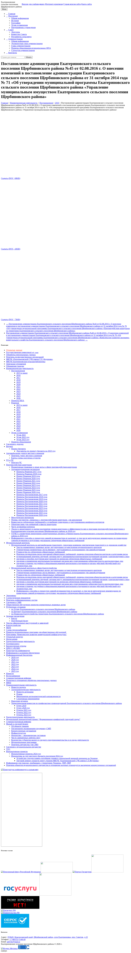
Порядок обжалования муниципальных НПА (31, 48)
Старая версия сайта (72, 4)
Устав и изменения (19, 25)
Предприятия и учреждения (23, 27)
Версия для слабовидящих (33, 4)
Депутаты (15, 32)
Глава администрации (20, 46)
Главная (11, 14)
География (15, 23)
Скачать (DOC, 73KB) (10, 319)
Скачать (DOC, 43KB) (10, 249)
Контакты (12, 53)
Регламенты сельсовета (21, 37)
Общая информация (20, 18)
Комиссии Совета (19, 34)
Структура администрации (23, 50)
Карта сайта (86, 4)
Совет (11, 30)
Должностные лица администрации (27, 43)
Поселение (13, 16)
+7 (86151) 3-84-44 (17, 939)
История (15, 20)
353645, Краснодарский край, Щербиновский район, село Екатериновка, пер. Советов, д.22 (47, 937)
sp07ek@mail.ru (13, 942)
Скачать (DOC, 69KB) (10, 178)
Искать (29, 57)
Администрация (15, 39)
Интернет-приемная (54, 4)
